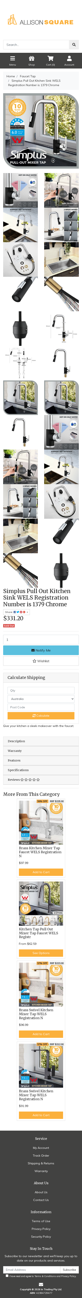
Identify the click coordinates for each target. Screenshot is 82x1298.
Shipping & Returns (41, 1163)
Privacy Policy (41, 1229)
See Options (41, 953)
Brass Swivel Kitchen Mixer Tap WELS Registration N (36, 1014)
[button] (41, 661)
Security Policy (41, 1237)
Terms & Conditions (45, 1276)
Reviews (14, 780)
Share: (9, 612)
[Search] (74, 44)
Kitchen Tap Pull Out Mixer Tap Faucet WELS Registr (38, 933)
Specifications (18, 770)
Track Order (41, 1155)
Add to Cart (41, 872)
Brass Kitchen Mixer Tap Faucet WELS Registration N (40, 852)
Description (16, 741)
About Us (41, 1192)
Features (14, 760)
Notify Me (43, 650)
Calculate (42, 716)
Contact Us (41, 1200)
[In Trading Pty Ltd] (41, 20)
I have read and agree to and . (42, 1276)
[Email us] (41, 1284)
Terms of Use (41, 1221)
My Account (41, 1148)
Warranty (15, 751)
